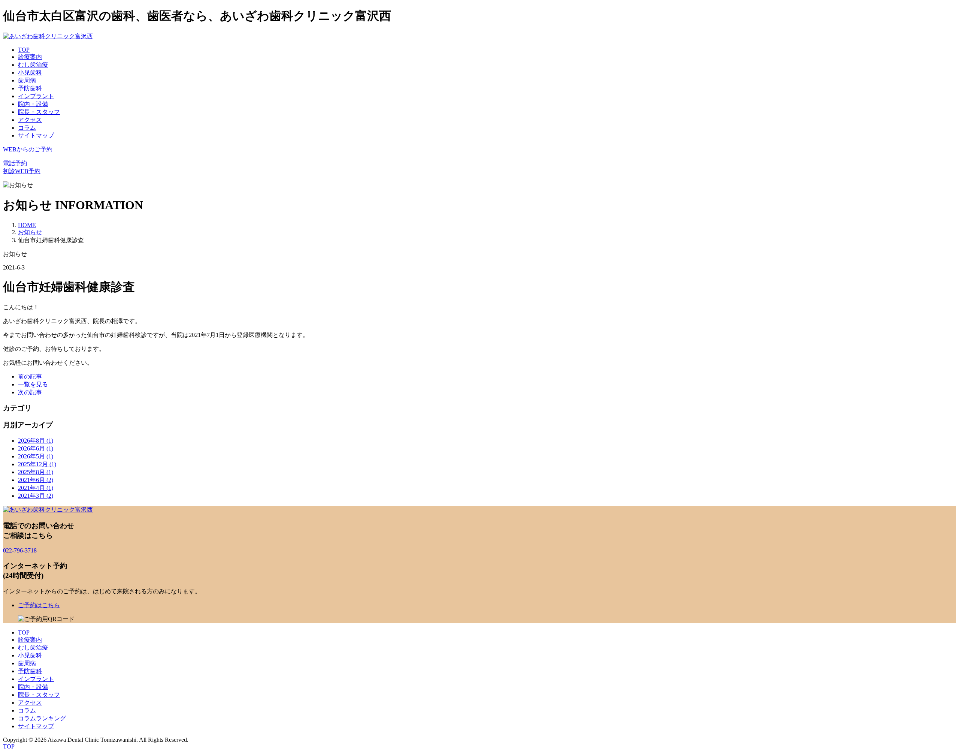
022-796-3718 (20, 550)
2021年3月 (35, 496)
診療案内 (30, 57)
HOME (27, 225)
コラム (27, 127)
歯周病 (27, 80)
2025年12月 (37, 464)
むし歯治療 (33, 64)
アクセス (30, 120)
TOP (24, 49)
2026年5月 (35, 456)
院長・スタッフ (39, 112)
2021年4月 (35, 488)
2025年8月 (35, 472)
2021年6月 (35, 480)
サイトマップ (36, 135)
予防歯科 (30, 88)
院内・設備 (33, 104)
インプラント (36, 96)
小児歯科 (30, 72)
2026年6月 (35, 448)
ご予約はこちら (39, 605)
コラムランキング (42, 718)
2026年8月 (35, 440)
